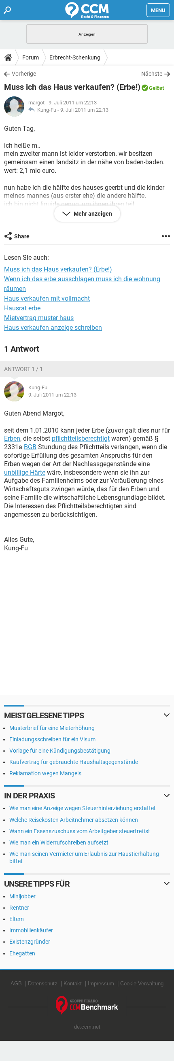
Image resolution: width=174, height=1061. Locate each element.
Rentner (19, 907)
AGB (16, 983)
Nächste (151, 73)
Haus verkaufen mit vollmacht (47, 298)
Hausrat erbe (22, 308)
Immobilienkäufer (31, 930)
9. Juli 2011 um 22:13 (84, 110)
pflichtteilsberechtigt (81, 438)
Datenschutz (42, 983)
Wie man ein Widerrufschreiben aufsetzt (58, 842)
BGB (30, 447)
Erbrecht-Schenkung (74, 57)
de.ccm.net (87, 1027)
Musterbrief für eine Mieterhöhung (52, 728)
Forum (30, 57)
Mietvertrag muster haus (39, 318)
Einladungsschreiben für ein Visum (52, 739)
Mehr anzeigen (92, 213)
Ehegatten (22, 953)
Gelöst (156, 88)
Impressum (101, 983)
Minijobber (22, 896)
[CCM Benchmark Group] (87, 1006)
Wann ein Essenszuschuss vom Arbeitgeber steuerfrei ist (79, 831)
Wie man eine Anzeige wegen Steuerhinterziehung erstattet (82, 808)
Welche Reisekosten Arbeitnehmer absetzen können (73, 820)
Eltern (16, 919)
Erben (12, 438)
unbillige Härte (24, 472)
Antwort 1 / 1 (23, 369)
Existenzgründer (29, 941)
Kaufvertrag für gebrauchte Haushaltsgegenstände (73, 762)
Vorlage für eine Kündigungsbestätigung (59, 750)
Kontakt (73, 983)
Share (22, 236)
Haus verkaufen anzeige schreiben (53, 327)
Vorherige (24, 73)
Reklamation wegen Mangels (45, 773)
